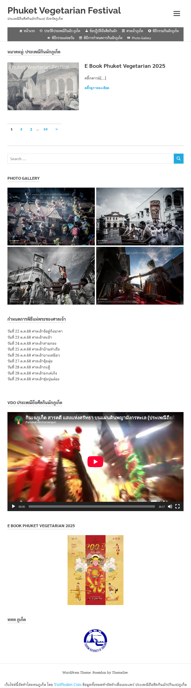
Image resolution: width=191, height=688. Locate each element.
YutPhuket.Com (68, 685)
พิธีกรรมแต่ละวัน (63, 38)
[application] (95, 461)
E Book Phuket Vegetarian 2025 (125, 65)
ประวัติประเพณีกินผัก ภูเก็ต (62, 31)
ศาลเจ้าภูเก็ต (134, 31)
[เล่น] (13, 506)
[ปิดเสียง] (170, 506)
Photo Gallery (141, 38)
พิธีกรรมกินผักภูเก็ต (166, 31)
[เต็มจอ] (177, 506)
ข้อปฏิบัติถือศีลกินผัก (103, 31)
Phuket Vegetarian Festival (64, 10)
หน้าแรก (29, 31)
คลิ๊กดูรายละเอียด (97, 88)
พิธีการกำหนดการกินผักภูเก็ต (103, 38)
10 (46, 129)
